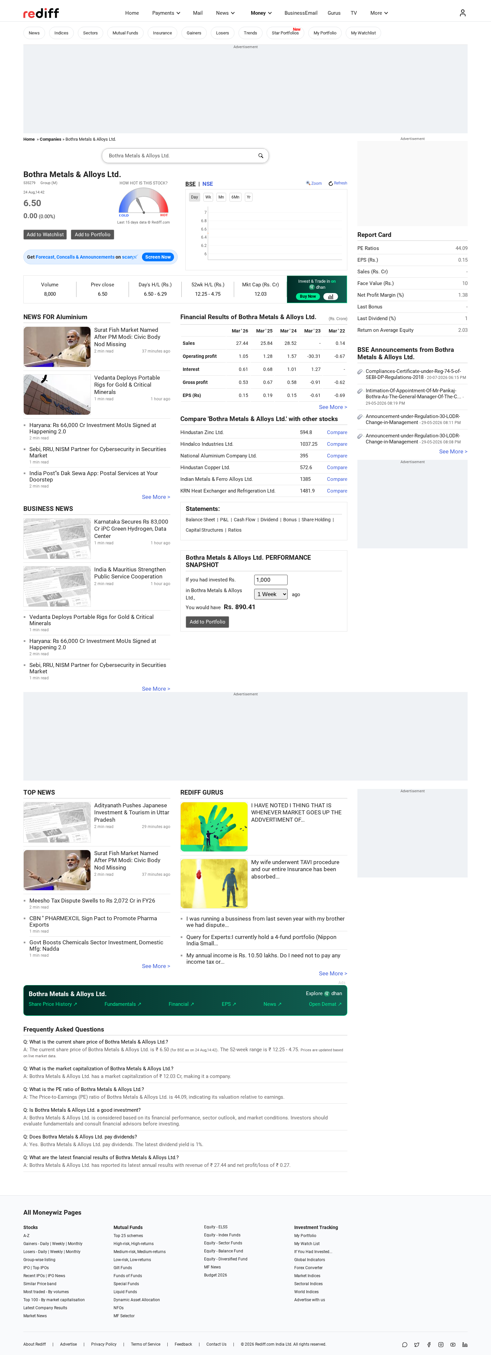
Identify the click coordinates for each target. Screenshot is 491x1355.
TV (354, 13)
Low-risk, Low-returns (132, 1259)
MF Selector (124, 1316)
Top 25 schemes (128, 1235)
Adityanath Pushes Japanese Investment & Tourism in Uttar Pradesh (131, 812)
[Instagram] (441, 1345)
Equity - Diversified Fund (226, 1259)
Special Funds (126, 1283)
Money (258, 13)
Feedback (183, 1344)
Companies (50, 139)
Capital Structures (204, 530)
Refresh (340, 183)
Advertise (68, 1344)
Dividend (269, 519)
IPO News (56, 1275)
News (222, 13)
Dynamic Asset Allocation (137, 1300)
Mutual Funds (125, 32)
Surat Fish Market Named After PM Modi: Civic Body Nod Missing (127, 337)
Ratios (234, 530)
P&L (224, 519)
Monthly (75, 1243)
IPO (26, 1267)
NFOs (119, 1308)
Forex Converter (308, 1267)
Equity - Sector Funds (223, 1243)
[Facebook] (429, 1345)
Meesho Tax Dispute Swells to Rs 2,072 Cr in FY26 (92, 901)
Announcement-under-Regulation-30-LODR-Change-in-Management (413, 419)
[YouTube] (453, 1345)
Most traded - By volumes (46, 1292)
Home (132, 13)
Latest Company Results (45, 1308)
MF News (212, 1267)
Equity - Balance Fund (223, 1251)
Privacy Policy (104, 1344)
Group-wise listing (39, 1259)
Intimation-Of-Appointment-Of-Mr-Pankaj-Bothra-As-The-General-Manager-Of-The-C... (415, 397)
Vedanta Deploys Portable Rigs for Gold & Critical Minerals (127, 385)
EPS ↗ (229, 1004)
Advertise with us (309, 1300)
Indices (61, 32)
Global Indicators (309, 1259)
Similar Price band (39, 1283)
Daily (44, 1243)
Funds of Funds (128, 1275)
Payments (163, 13)
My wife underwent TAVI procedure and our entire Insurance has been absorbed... (295, 869)
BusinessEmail (301, 13)
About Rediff (34, 1344)
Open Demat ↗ (325, 1004)
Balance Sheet (200, 519)
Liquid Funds (125, 1292)
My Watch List (307, 1243)
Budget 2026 (215, 1275)
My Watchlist (363, 32)
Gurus (334, 13)
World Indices (306, 1292)
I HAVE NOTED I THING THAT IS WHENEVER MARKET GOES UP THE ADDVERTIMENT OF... (296, 812)
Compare (337, 432)
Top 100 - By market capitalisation (54, 1300)
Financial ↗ (181, 1004)
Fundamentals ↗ (123, 1004)
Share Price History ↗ (53, 1004)
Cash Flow (245, 519)
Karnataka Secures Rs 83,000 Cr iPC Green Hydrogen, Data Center (131, 529)
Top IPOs (41, 1267)
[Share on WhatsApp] (404, 1345)
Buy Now (308, 296)
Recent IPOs (34, 1275)
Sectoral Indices (308, 1283)
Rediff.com (265, 1344)
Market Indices (307, 1275)
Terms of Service (145, 1344)
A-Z (26, 1235)
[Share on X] (417, 1345)
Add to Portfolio (207, 622)
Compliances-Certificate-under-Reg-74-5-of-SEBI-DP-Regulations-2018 (416, 374)
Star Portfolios (285, 32)
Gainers (194, 32)
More (376, 13)
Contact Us (216, 1344)
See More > (156, 497)
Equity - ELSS (215, 1227)
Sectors (90, 32)
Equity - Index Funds (222, 1235)
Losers (222, 32)
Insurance (162, 32)
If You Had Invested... (313, 1251)
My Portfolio (325, 32)
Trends (250, 32)
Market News (35, 1316)
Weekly (58, 1243)
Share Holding (316, 519)
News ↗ (273, 1004)
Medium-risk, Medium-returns (140, 1251)
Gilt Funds (123, 1267)
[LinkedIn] (465, 1345)
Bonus (290, 519)
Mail (198, 13)
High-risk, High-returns (134, 1243)
